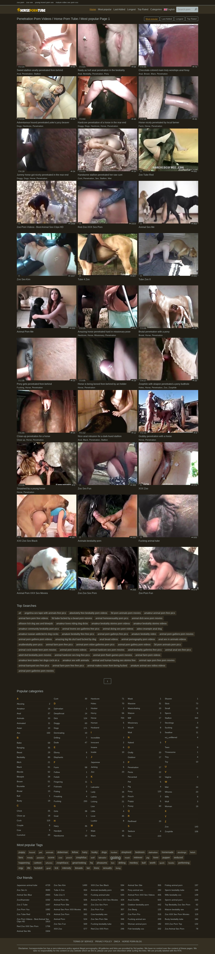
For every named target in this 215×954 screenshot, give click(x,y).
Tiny (181, 757)
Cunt (80, 178)
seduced (178, 857)
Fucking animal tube (107, 895)
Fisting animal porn (181, 885)
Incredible (107, 737)
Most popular (104, 9)
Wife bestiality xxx (181, 895)
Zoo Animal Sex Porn (181, 929)
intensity (66, 868)
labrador (102, 857)
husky (94, 852)
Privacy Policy (103, 941)
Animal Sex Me (33, 931)
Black (85, 440)
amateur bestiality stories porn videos (110, 623)
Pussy (144, 806)
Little (107, 811)
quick (162, 863)
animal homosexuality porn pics (112, 618)
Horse (103, 126)
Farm (141, 126)
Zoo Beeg (144, 909)
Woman (181, 806)
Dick (70, 718)
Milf (144, 718)
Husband (107, 727)
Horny (107, 713)
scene (51, 857)
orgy (21, 868)
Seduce (144, 831)
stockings (182, 852)
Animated (33, 723)
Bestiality (87, 74)
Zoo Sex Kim (70, 885)
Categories (156, 9)
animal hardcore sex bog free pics (72, 655)
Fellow (70, 772)
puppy (22, 852)
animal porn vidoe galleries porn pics (95, 644)
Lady (107, 792)
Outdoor (144, 757)
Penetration (27, 74)
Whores (181, 792)
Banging (33, 747)
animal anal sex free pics (178, 650)
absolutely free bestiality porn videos (88, 613)
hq (91, 863)
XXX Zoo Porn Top (181, 924)
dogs (104, 852)
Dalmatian (70, 708)
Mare (153, 74)
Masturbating (144, 708)
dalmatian (153, 852)
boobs (171, 863)
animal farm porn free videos (33, 618)
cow (60, 857)
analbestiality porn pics (30, 644)
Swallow (181, 732)
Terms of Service (83, 941)
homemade (167, 852)
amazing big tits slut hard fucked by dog (75, 639)
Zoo (165, 387)
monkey (134, 863)
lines (96, 868)
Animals (33, 718)
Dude (70, 742)
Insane (107, 747)
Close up (21, 440)
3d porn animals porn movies (126, 613)
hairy (84, 852)
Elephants (70, 757)
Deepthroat (70, 713)
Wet (109, 178)
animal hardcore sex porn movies (107, 650)
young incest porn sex (44, 2)
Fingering (70, 782)
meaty (30, 857)
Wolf (181, 801)
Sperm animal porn (181, 900)
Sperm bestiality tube (181, 890)
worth (152, 863)
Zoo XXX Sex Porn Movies (181, 914)
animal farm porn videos (147, 655)
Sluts (181, 703)
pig (147, 857)
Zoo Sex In (33, 890)
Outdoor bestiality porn (144, 904)
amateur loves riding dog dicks (72, 623)
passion (40, 857)
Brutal (141, 335)
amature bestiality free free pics (78, 634)
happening (24, 863)
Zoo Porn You (33, 909)
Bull (33, 796)
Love (107, 816)
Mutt (144, 732)
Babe (33, 743)
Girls (70, 811)
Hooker (107, 708)
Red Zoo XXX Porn (107, 929)
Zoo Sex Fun (70, 924)
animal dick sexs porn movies (147, 618)
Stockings (181, 723)
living (118, 868)
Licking (107, 801)
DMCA (117, 941)
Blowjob (33, 776)
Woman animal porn (144, 924)
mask (127, 857)
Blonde (33, 772)
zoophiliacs (62, 863)
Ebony (70, 752)
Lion (107, 806)
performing (183, 863)
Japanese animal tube (33, 885)
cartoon (38, 863)
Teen (181, 747)
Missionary (99, 335)
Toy (181, 762)
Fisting (70, 791)
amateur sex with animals (76, 660)
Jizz (107, 772)
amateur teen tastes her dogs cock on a (39, 660)
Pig (144, 786)
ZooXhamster (33, 900)
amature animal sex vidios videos (148, 665)
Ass (33, 733)
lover (155, 857)
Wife (181, 797)
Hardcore (27, 126)
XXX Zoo (70, 929)
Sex (97, 178)
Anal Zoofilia (144, 900)
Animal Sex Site (144, 885)
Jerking (107, 767)
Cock (33, 820)
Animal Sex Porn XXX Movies (70, 909)
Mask (144, 698)
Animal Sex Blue (33, 895)
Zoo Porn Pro (144, 914)
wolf (92, 857)
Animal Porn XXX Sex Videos (144, 895)
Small (181, 708)
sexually (107, 868)
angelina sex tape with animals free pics (45, 613)
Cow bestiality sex (107, 914)
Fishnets (70, 786)
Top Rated (143, 9)
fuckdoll (38, 868)
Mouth (144, 727)
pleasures (102, 863)
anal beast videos (109, 639)
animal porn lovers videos (73, 650)
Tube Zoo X (70, 895)
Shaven (181, 698)
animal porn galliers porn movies (176, 634)
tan (88, 868)
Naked (144, 742)
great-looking (79, 863)
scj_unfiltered (181, 737)
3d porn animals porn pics (167, 644)
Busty (33, 801)
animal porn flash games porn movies (112, 655)
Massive (144, 703)
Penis (144, 772)
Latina (107, 797)
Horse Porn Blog (132, 941)
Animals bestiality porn (107, 890)
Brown (147, 74)
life (28, 868)
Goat (70, 816)
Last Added (119, 9)
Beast (33, 752)
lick (56, 868)
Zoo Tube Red (33, 914)
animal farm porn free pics (59, 644)
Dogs (19, 126)
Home (93, 9)
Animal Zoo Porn (70, 914)
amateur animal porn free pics (159, 613)
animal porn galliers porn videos (35, 639)
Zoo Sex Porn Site (107, 919)
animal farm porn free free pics (68, 665)
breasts (79, 868)
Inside (107, 752)
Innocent (107, 742)
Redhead (144, 821)
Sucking (181, 727)
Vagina (181, 777)
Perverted (144, 777)
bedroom (140, 852)
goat (49, 868)
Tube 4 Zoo (70, 890)
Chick (33, 811)
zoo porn (20, 2)
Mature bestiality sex (181, 909)
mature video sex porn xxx (67, 2)
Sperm (181, 713)
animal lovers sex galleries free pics (80, 629)
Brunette (33, 786)
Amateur (33, 708)
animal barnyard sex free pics (34, 665)
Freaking (70, 796)
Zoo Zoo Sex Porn (107, 904)
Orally (144, 752)
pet (40, 852)
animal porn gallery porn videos (134, 644)
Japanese (107, 762)
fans (21, 857)
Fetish (70, 777)
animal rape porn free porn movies (156, 660)
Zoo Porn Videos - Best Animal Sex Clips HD (33, 920)
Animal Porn (70, 919)
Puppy (144, 801)
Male (107, 831)
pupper (166, 857)
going (115, 857)
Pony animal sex (144, 890)
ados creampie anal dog (149, 629)
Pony (106, 74)
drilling (121, 863)
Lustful (107, 821)
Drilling (70, 737)
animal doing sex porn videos (118, 629)
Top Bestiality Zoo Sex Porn (181, 904)
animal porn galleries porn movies (36, 671)
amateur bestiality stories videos (150, 623)
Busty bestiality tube (181, 919)
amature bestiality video (143, 634)
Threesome (181, 752)
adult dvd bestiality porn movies (35, 655)
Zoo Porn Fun (107, 909)
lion (112, 863)
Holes (141, 387)
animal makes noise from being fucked (107, 665)
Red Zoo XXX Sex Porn (33, 926)
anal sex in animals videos (172, 639)
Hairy (70, 826)
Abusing (33, 704)
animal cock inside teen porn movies (37, 650)
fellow (75, 852)
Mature (144, 713)
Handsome (70, 836)
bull (144, 863)
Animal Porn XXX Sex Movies (107, 900)
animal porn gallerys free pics (113, 634)
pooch (69, 857)
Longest (131, 9)
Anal (19, 74)
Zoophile (172, 387)
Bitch (33, 762)
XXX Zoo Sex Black (107, 885)
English (171, 9)
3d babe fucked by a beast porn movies (71, 618)
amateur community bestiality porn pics (39, 629)
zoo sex (29, 2)
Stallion (37, 74)
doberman (62, 852)
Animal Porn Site (70, 904)
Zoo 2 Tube (33, 904)
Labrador (107, 787)
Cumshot (33, 835)
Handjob (70, 831)
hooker (114, 852)
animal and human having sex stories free (114, 660)
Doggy (81, 126)
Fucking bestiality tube (107, 924)
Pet (144, 782)
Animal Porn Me (70, 900)
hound (32, 852)
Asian (33, 728)
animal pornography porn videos (138, 639)
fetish (192, 852)
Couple (33, 825)
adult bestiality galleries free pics (145, 650)
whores (49, 863)
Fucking (20, 387)
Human (107, 723)
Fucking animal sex (144, 919)
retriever (138, 857)
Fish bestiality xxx (144, 929)
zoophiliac (81, 857)
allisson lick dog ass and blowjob (36, 623)
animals (49, 852)
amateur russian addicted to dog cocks (38, 634)
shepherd (126, 852)
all (20, 613)
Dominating (70, 733)
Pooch (144, 796)
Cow (33, 830)
